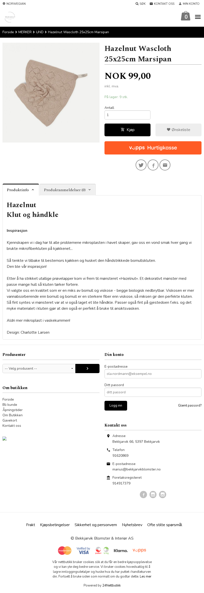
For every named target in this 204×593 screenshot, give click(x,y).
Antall (109, 107)
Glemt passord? (190, 405)
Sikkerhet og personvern (96, 525)
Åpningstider (12, 410)
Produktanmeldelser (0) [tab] (65, 190)
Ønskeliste (180, 130)
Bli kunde (9, 404)
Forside (8, 32)
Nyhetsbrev (132, 525)
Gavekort (9, 420)
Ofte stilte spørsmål (164, 525)
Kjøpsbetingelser (55, 525)
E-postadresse (116, 366)
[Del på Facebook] (153, 164)
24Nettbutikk (111, 585)
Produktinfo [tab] (18, 190)
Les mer (146, 576)
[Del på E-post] (164, 164)
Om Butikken (12, 415)
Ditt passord (114, 385)
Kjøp (131, 130)
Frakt (30, 525)
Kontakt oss (11, 425)
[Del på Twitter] (141, 164)
